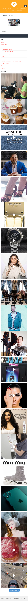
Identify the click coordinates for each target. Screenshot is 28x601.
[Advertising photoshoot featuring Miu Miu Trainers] (14, 472)
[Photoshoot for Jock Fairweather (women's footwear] (14, 292)
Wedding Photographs (7, 54)
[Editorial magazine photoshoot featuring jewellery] (14, 395)
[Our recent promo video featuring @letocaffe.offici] (14, 550)
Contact (3, 68)
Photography (4, 44)
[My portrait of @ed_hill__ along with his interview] (14, 163)
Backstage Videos (6, 63)
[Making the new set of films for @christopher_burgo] (14, 86)
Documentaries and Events (8, 58)
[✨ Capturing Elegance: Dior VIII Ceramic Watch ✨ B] (14, 240)
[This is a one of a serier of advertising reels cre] (14, 446)
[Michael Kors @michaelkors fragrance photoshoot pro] (14, 214)
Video (2, 56)
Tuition (2, 65)
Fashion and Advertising (7, 51)
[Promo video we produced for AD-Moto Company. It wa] (14, 369)
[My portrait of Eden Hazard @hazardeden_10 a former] (14, 318)
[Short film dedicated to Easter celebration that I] (14, 111)
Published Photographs (7, 49)
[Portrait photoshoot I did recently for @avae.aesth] (14, 266)
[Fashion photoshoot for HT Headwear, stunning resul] (14, 524)
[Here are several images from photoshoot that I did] (14, 189)
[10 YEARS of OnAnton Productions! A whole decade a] (14, 137)
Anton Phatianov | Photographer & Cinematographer (14, 10)
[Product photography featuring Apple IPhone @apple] (14, 498)
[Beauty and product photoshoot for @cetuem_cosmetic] (14, 421)
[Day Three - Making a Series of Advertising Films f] (14, 575)
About (2, 42)
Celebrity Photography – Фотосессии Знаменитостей (14, 46)
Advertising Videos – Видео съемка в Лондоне (12, 61)
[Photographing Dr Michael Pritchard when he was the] (14, 343)
